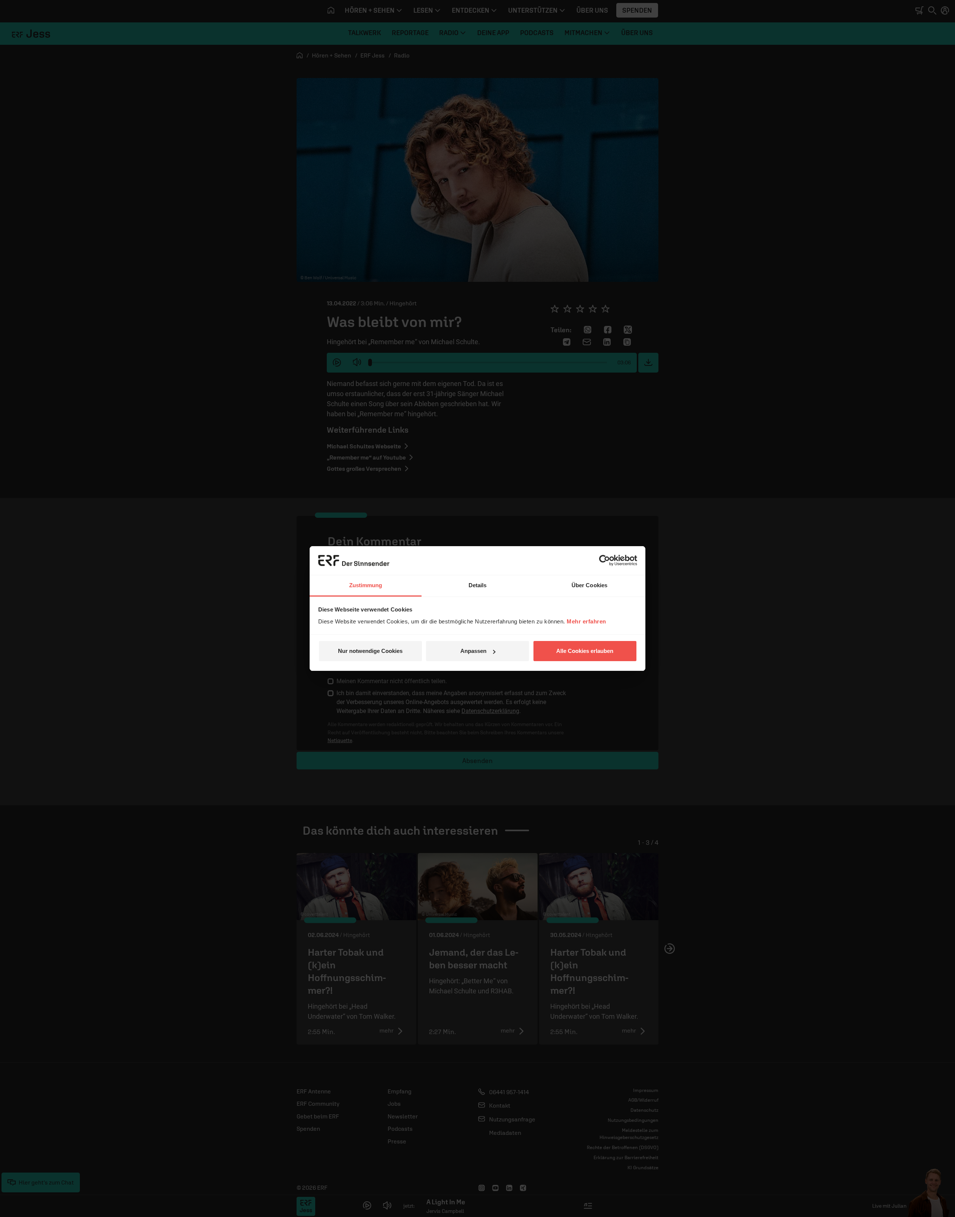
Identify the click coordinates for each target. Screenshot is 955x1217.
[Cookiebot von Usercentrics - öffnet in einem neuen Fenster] (604, 560)
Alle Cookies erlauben (584, 651)
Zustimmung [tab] (365, 585)
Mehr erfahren (586, 621)
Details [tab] (478, 585)
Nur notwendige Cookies (370, 651)
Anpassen (473, 651)
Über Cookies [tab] (589, 585)
